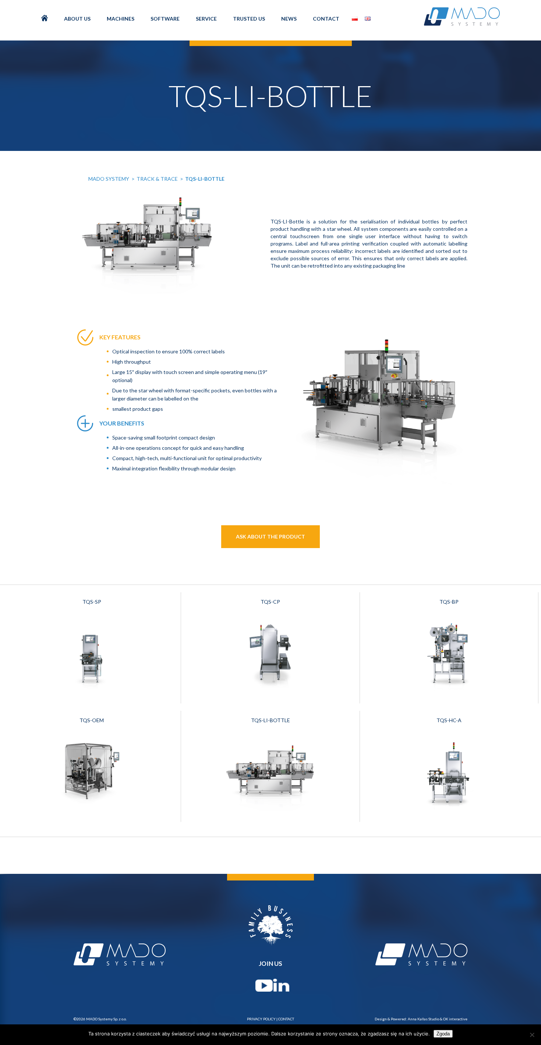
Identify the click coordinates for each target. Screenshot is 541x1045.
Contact (326, 18)
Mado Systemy (108, 179)
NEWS (289, 18)
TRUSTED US (249, 18)
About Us (77, 18)
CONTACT (286, 1019)
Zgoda (443, 1034)
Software (165, 18)
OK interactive (455, 1019)
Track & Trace (157, 179)
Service (206, 18)
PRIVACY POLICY (261, 1019)
